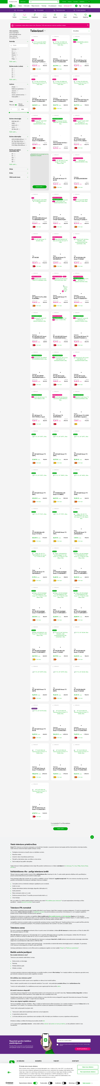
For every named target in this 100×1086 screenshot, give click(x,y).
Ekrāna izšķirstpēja (15, 136)
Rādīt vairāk (60, 828)
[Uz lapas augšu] (92, 837)
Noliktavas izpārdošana (72, 948)
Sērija (11, 169)
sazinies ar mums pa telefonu (58, 1023)
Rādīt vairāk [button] (12, 61)
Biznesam (23, 1)
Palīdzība (82, 1)
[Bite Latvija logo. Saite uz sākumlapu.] (12, 5)
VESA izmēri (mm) (14, 177)
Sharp (86, 865)
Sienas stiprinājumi (14, 32)
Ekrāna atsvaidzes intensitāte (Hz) (15, 150)
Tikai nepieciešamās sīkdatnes (88, 1071)
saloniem (46, 1023)
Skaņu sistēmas (13, 36)
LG (65, 865)
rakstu (59, 986)
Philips (79, 865)
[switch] (50, 1083)
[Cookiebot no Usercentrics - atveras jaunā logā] (9, 1083)
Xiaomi (83, 865)
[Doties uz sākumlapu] (11, 1062)
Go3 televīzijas (67, 916)
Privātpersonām (13, 1)
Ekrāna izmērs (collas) (16, 66)
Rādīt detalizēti (86, 1083)
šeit (44, 1020)
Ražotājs (12, 41)
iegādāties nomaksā (39, 912)
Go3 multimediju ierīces (15, 34)
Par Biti (64, 1)
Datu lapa (38, 69)
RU (89, 1)
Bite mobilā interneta (55, 916)
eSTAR (12, 867)
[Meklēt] (58, 1)
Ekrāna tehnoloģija (15, 118)
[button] (76, 5)
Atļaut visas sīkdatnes (87, 1067)
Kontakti (76, 1)
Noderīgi (38, 1061)
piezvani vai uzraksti (27, 902)
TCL (73, 865)
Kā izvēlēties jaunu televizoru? (53, 900)
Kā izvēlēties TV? (13, 38)
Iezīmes (11, 84)
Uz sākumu (20, 1061)
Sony (76, 865)
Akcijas (62, 948)
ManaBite (85, 5)
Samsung (69, 865)
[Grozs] (80, 5)
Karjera (70, 1)
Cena (11, 101)
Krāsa (11, 173)
